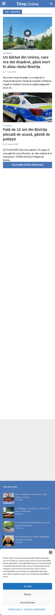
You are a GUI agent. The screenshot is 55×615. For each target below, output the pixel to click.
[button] (50, 552)
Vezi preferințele (27, 602)
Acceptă (28, 586)
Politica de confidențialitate (34, 609)
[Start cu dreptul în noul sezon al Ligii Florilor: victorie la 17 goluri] (8, 498)
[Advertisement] (27, 450)
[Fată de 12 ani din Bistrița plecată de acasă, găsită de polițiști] (27, 107)
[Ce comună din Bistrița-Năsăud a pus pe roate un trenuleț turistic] (8, 526)
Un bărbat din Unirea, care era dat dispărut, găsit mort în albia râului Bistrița (26, 62)
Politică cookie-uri (15, 609)
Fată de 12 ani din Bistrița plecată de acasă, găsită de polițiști (26, 134)
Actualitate (7, 53)
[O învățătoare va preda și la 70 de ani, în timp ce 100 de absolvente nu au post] (8, 512)
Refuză (27, 594)
